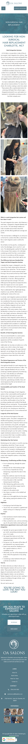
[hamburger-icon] (3, 8)
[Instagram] (15, 740)
